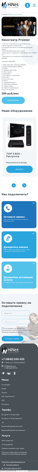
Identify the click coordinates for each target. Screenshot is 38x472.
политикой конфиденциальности (12, 332)
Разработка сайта (8, 471)
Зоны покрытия (7, 440)
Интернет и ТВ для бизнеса (12, 418)
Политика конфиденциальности (13, 462)
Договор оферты (12, 465)
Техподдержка (7, 444)
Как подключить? (8, 396)
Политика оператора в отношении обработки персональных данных (14, 453)
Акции (4, 388)
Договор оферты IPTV (12, 468)
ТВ (3, 422)
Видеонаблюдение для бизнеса (13, 430)
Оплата (4, 392)
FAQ (3, 400)
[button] (14, 185)
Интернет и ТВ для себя (10, 414)
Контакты (5, 404)
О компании (6, 385)
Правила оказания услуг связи (13, 448)
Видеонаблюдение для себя (12, 426)
